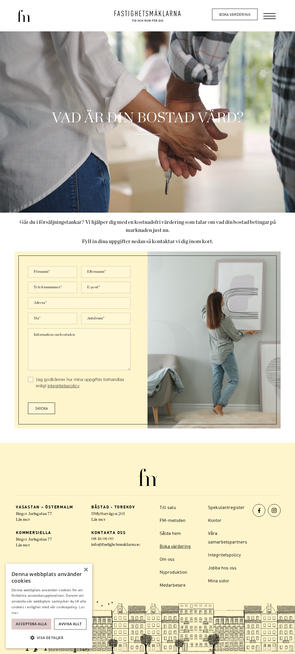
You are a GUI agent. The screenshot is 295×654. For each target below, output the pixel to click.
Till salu (168, 507)
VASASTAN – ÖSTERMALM (44, 506)
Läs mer (23, 520)
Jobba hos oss (222, 568)
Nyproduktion (173, 572)
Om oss (167, 559)
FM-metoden (173, 520)
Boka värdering (234, 14)
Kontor (215, 520)
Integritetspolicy (224, 555)
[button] (49, 637)
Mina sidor (218, 581)
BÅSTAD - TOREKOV (113, 506)
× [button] (86, 570)
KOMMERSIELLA (33, 532)
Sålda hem (170, 533)
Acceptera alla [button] (31, 623)
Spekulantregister (226, 507)
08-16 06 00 (102, 539)
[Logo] (147, 15)
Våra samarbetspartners (227, 537)
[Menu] (269, 16)
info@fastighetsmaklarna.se (115, 545)
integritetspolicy (64, 385)
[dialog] (49, 606)
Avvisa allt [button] (70, 623)
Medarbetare (173, 585)
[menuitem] (269, 16)
